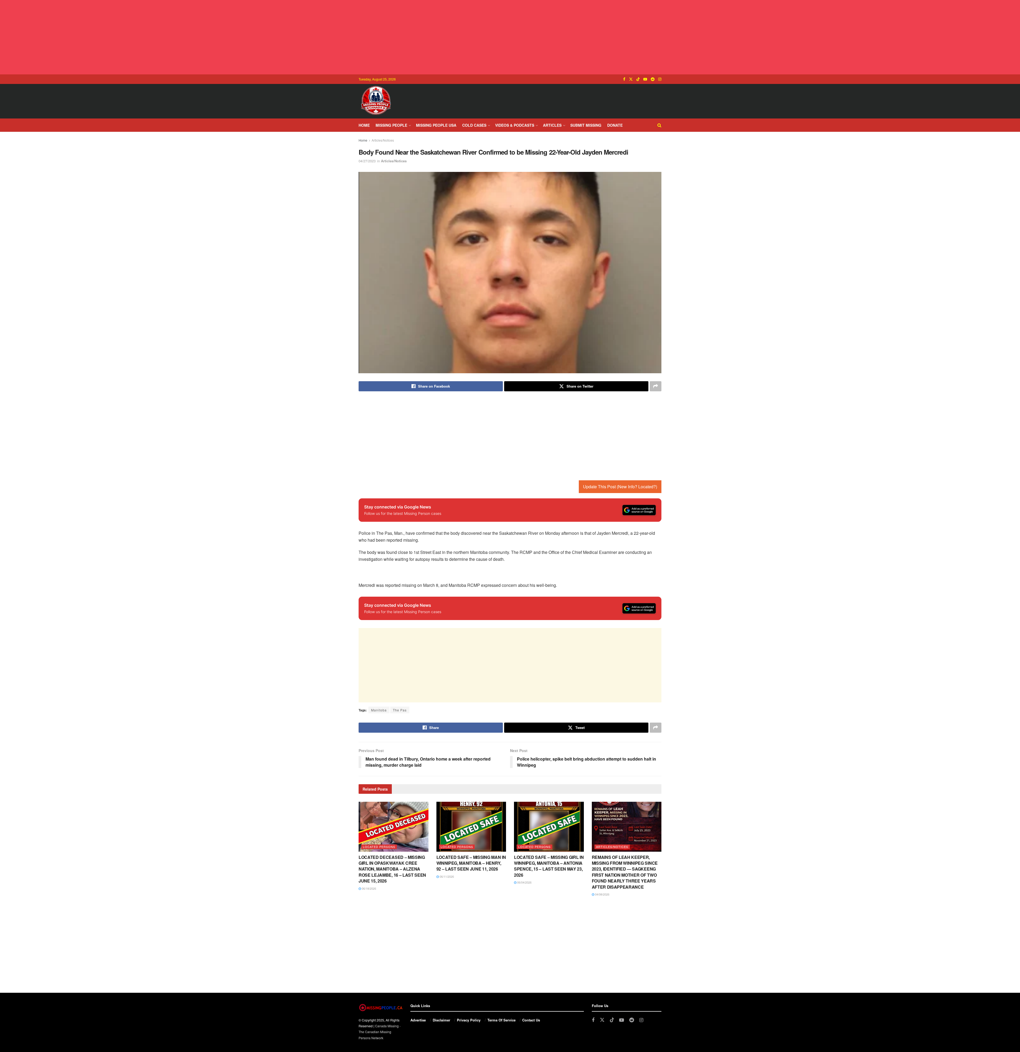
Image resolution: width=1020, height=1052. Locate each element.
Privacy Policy (469, 1020)
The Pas (400, 710)
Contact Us (531, 1020)
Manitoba (379, 710)
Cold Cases (474, 125)
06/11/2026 (446, 876)
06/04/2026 (524, 882)
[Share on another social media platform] (655, 386)
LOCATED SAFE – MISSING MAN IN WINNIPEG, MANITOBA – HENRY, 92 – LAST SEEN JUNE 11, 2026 (471, 863)
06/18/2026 (368, 888)
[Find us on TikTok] (638, 79)
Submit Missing (585, 125)
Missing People (391, 125)
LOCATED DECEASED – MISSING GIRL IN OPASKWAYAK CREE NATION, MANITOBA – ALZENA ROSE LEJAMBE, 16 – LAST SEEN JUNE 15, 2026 (392, 869)
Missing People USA (436, 125)
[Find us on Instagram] (659, 79)
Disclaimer (441, 1020)
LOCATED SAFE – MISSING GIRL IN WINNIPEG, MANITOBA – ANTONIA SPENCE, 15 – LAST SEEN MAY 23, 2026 (549, 866)
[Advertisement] (510, 37)
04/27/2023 (367, 160)
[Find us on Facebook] (624, 79)
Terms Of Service (501, 1020)
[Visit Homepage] (376, 101)
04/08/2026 (601, 894)
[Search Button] (659, 125)
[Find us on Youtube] (645, 79)
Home (364, 125)
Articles (552, 125)
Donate (615, 125)
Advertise (418, 1020)
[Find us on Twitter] (631, 79)
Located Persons (379, 847)
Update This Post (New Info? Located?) (620, 486)
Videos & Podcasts (514, 125)
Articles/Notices (383, 140)
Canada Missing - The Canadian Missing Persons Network (380, 1032)
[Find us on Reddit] (652, 79)
